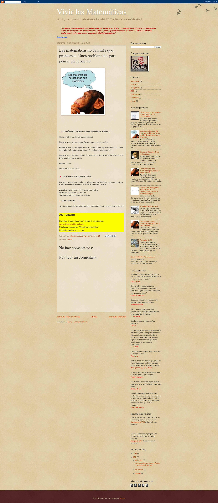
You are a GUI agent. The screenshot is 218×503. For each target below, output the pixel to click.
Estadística (135, 94)
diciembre (139, 460)
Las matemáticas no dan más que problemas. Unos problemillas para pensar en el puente (150, 134)
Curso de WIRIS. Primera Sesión (143, 257)
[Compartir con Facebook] (112, 236)
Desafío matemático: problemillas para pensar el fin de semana (150, 171)
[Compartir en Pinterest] (115, 236)
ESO (132, 91)
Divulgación (135, 88)
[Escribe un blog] (108, 236)
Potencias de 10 (146, 240)
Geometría (135, 98)
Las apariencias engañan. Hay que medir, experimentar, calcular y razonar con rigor (149, 191)
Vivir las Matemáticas (91, 11)
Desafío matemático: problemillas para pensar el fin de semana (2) (150, 223)
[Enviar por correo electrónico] (106, 236)
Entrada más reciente (68, 316)
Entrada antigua (117, 316)
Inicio (94, 316)
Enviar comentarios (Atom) (77, 322)
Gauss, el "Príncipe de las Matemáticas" (149, 153)
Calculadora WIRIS (138, 422)
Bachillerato (135, 81)
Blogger (122, 498)
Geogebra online (137, 441)
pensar (69, 239)
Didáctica (134, 84)
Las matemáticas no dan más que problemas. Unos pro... (147, 464)
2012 (135, 454)
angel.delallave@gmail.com (71, 224)
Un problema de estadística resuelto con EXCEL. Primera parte (150, 114)
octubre (138, 473)
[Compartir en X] (110, 236)
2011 (135, 457)
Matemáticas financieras (149, 206)
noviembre (139, 470)
